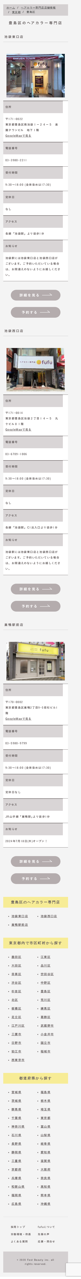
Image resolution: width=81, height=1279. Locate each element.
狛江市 (16, 1051)
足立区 (16, 1017)
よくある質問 (18, 1241)
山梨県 (46, 1135)
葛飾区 (46, 1017)
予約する (30, 312)
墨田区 (16, 956)
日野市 (16, 1042)
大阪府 (46, 1169)
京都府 (16, 1169)
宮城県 (16, 1092)
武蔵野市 (47, 1025)
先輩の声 (43, 1234)
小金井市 (47, 1034)
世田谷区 (47, 974)
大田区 (16, 965)
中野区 (46, 982)
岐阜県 (46, 1143)
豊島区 (46, 991)
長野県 (16, 1143)
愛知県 (46, 1152)
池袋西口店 (49, 916)
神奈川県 (18, 1126)
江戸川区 (18, 1025)
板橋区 (16, 1008)
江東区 (46, 956)
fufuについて (45, 1227)
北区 (14, 999)
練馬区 (46, 1008)
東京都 (46, 1118)
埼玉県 (46, 1109)
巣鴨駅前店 (19, 924)
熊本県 (46, 1195)
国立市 (46, 1042)
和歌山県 (18, 1186)
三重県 (16, 1160)
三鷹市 (16, 1034)
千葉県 (16, 1118)
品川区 (46, 965)
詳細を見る (29, 295)
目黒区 (16, 974)
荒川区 (46, 999)
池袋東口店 (19, 916)
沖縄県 (46, 1203)
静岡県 (16, 1152)
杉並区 (16, 991)
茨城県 (16, 1100)
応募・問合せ (45, 1241)
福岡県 (16, 1195)
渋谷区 (16, 982)
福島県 (46, 1092)
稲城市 (46, 1051)
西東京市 (18, 1060)
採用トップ (18, 1227)
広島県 (16, 1203)
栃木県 (46, 1100)
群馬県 (16, 1109)
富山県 (46, 1126)
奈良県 (46, 1178)
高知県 (46, 1186)
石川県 (16, 1135)
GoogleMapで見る (18, 135)
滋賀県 (46, 1160)
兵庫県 (16, 1178)
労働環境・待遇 (18, 1234)
